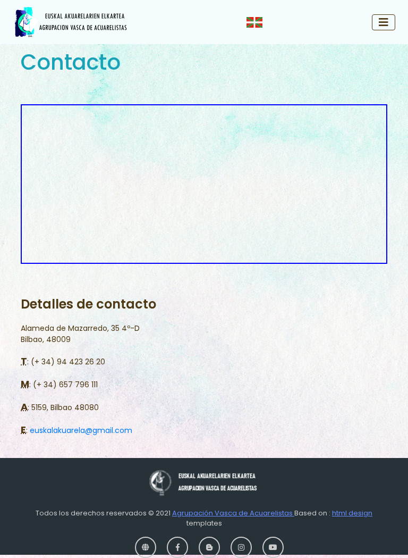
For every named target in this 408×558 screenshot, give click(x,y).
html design (352, 513)
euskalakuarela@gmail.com (81, 430)
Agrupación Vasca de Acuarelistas (233, 513)
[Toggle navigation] (383, 22)
